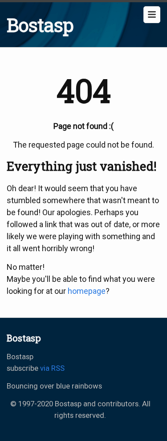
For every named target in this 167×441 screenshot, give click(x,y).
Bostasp (40, 24)
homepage (87, 291)
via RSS (52, 368)
